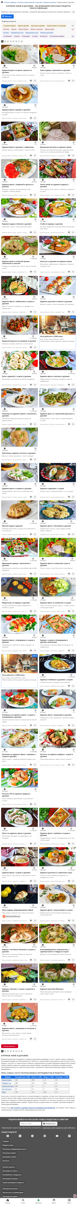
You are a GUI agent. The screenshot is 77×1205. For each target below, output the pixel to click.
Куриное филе (7, 1080)
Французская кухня (32, 32)
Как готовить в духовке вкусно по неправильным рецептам (33, 1108)
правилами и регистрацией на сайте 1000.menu (59, 1128)
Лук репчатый (7, 1089)
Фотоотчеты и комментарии (13, 1192)
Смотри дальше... (9, 1046)
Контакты (6, 1161)
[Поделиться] (75, 1196)
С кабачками (7, 36)
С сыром (35, 36)
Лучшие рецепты (9, 1167)
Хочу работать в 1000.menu (51, 336)
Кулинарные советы (10, 1171)
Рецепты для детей (47, 32)
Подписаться (50, 1123)
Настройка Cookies (9, 1157)
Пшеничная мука (8, 1086)
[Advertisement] (57, 98)
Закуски (13, 29)
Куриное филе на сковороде (56, 25)
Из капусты (43, 36)
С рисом (17, 36)
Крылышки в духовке (38, 25)
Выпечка (6, 29)
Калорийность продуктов (12, 1175)
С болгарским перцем (57, 36)
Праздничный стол (17, 32)
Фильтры (8, 16)
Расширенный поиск (10, 1189)
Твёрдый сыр (6, 1083)
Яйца (4, 1092)
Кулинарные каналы (10, 1196)
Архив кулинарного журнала (13, 1182)
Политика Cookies (9, 1153)
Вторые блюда (23, 29)
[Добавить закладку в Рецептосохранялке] (31, 80)
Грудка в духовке (23, 25)
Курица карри (49, 29)
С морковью (26, 36)
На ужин (6, 32)
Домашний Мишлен (13, 916)
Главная (6, 1141)
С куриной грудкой (9, 25)
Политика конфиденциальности (14, 1149)
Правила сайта (8, 1145)
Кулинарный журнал (10, 1179)
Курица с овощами (36, 29)
